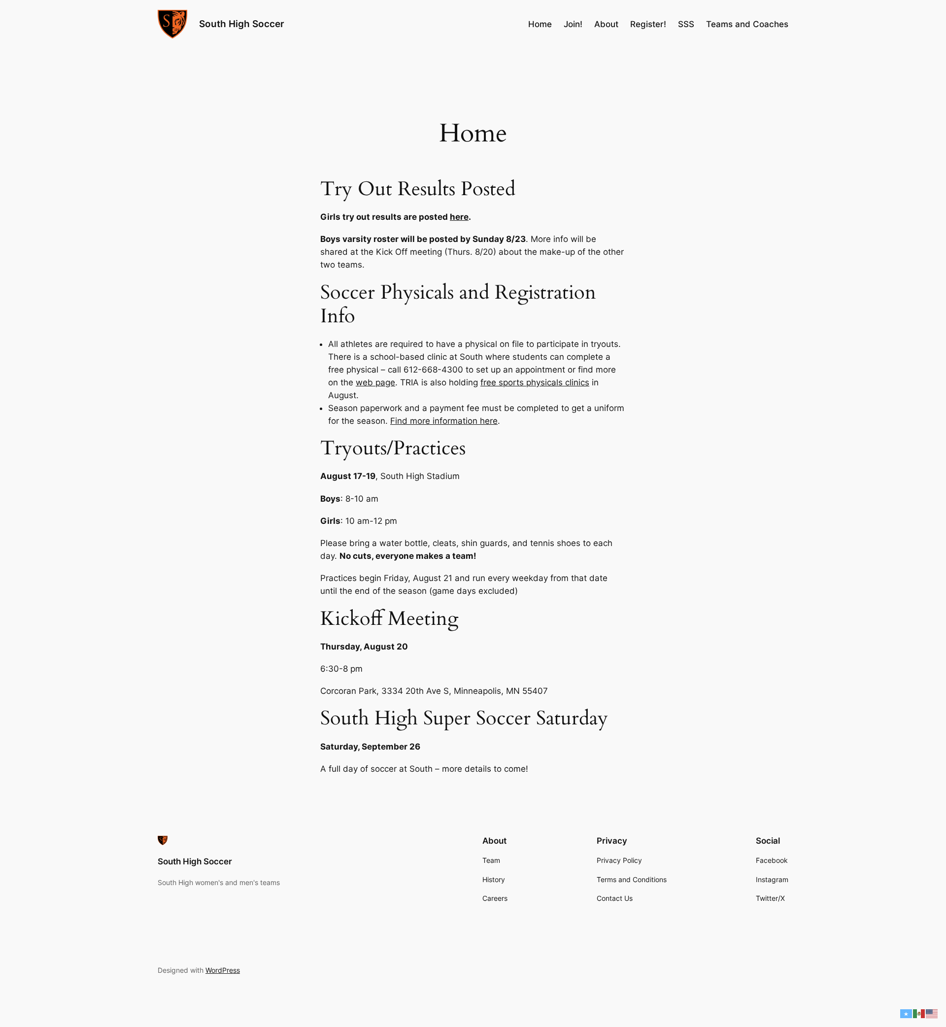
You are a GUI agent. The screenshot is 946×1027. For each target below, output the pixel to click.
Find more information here (444, 421)
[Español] (919, 1013)
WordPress (222, 970)
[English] (932, 1013)
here (459, 217)
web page (375, 382)
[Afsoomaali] (906, 1013)
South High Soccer (241, 24)
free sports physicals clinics (534, 382)
